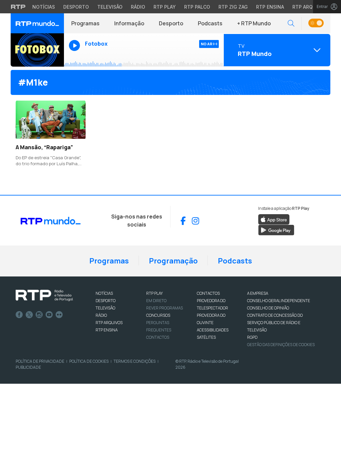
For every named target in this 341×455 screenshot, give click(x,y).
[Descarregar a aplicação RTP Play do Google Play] (276, 229)
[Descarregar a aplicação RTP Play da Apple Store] (274, 219)
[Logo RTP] (44, 295)
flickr (59, 314)
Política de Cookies (89, 361)
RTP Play (165, 7)
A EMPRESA (257, 293)
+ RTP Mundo (254, 23)
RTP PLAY (154, 293)
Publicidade (28, 367)
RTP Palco (197, 7)
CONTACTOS (208, 293)
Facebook (19, 314)
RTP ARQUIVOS (109, 322)
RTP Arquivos (309, 7)
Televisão (110, 7)
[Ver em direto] (37, 50)
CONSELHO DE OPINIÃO (268, 308)
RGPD (252, 337)
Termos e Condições (135, 361)
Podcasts (210, 23)
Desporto (76, 7)
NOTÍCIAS (104, 293)
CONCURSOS (158, 315)
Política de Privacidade (40, 361)
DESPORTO (106, 300)
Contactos (157, 337)
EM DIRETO (156, 300)
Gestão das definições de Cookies (281, 344)
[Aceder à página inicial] (37, 23)
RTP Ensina (270, 7)
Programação (173, 261)
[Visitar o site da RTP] (18, 6)
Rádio (138, 7)
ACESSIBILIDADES (212, 330)
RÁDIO (101, 315)
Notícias (43, 7)
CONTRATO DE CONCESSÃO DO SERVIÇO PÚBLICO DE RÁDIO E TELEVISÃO (275, 322)
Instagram (39, 314)
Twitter (29, 314)
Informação (129, 23)
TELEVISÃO (105, 308)
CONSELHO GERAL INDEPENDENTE (278, 300)
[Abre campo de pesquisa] (291, 23)
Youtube (49, 314)
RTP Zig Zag (233, 7)
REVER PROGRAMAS (164, 308)
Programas (85, 23)
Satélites (206, 337)
